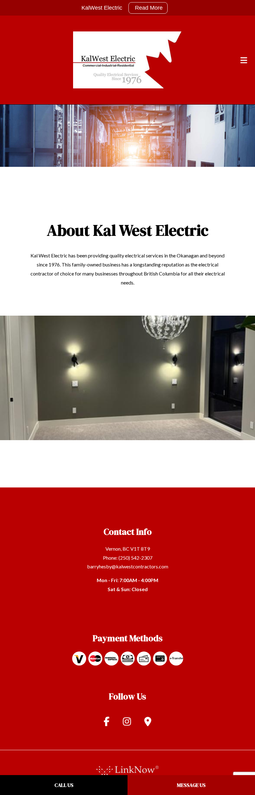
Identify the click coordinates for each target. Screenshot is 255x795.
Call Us (63, 785)
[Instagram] (127, 724)
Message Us (191, 785)
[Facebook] (106, 724)
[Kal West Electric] (127, 59)
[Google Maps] (148, 724)
